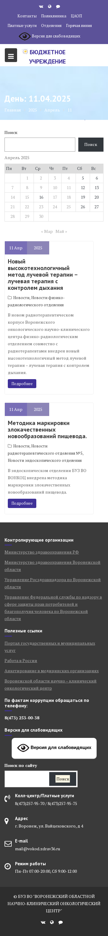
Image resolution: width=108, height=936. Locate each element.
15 (27, 197)
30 (41, 216)
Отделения (51, 25)
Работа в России (20, 660)
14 (12, 197)
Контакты (27, 16)
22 (27, 206)
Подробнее (22, 383)
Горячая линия (79, 25)
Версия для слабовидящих (60, 747)
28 (12, 216)
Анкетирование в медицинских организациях (51, 670)
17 (55, 197)
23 (41, 206)
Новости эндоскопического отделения (45, 460)
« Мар (47, 231)
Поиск (10, 132)
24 (55, 206)
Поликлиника (53, 16)
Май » (61, 231)
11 (69, 187)
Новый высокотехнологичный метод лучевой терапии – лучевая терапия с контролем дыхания (42, 274)
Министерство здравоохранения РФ (41, 552)
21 (12, 206)
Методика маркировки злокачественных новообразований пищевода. (47, 429)
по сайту (20, 765)
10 (55, 187)
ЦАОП (76, 16)
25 (69, 206)
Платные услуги (22, 25)
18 (69, 197)
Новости (21, 297)
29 (27, 216)
